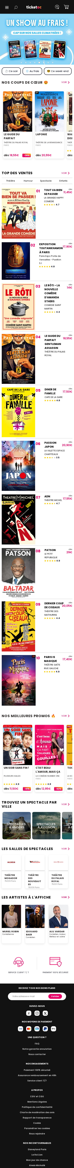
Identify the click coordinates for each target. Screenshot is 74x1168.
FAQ (37, 1043)
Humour (28, 180)
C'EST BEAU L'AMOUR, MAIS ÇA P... (48, 772)
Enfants (63, 180)
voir (64, 82)
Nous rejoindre (37, 1133)
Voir (64, 173)
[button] (7, 7)
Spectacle (46, 180)
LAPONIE (41, 134)
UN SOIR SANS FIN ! (16, 768)
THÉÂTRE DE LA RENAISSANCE (49, 142)
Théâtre (10, 180)
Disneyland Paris (37, 1149)
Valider (55, 996)
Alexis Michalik (37, 1165)
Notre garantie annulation (37, 1048)
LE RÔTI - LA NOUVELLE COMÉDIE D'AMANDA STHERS (52, 293)
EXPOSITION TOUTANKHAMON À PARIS (51, 248)
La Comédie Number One (48, 776)
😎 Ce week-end (57, 71)
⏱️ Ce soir (11, 71)
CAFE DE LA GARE (54, 397)
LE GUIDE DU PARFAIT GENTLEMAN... (13, 138)
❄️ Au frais (32, 71)
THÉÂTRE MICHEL (53, 500)
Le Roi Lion (37, 1154)
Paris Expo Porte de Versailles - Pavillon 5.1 (50, 259)
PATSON (50, 550)
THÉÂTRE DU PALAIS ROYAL (16, 142)
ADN (47, 496)
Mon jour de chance (37, 1160)
